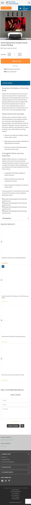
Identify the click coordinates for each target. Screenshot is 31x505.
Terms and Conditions (8, 462)
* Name (4, 400)
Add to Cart (16, 61)
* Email (4, 404)
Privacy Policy (6, 459)
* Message (5, 409)
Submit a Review (13, 426)
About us (4, 457)
